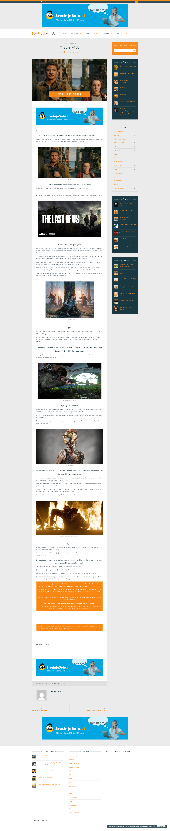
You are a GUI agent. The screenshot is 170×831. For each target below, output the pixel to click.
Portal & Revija (119, 33)
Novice (116, 158)
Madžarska (123, 94)
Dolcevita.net (56, 692)
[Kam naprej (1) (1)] (85, 26)
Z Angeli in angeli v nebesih (128, 225)
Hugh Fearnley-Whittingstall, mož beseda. (50, 770)
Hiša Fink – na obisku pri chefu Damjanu (127, 287)
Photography (117, 165)
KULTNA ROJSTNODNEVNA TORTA (127, 294)
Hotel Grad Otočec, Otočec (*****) (48, 777)
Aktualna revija (118, 131)
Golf (115, 146)
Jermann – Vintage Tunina (127, 232)
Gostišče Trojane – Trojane (127, 239)
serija (58, 683)
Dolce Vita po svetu (119, 139)
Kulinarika (75, 33)
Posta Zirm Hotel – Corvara (127, 210)
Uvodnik (116, 184)
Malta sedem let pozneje (127, 73)
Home (64, 43)
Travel (115, 177)
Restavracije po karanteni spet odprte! (49, 784)
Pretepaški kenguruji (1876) (128, 279)
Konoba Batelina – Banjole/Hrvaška (125, 81)
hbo (55, 683)
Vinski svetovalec (119, 188)
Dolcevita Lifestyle (119, 143)
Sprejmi (161, 826)
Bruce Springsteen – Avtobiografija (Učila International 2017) (51, 764)
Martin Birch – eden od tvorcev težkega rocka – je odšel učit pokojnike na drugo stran (127, 112)
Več (154, 826)
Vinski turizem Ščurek (44, 756)
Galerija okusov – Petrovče (127, 102)
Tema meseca (90, 33)
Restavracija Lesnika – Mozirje (42, 710)
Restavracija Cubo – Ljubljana (97, 710)
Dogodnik (105, 33)
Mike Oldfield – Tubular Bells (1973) (126, 308)
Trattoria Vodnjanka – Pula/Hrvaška (126, 218)
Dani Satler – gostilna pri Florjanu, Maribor (127, 247)
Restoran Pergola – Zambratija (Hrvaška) (127, 265)
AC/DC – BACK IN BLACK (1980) (127, 204)
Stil (63, 33)
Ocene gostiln (118, 162)
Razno (49, 683)
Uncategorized (118, 180)
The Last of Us (63, 683)
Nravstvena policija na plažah (126, 273)
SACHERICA (123, 87)
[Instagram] (45, 1)
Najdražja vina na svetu (127, 300)
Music (115, 154)
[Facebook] (41, 1)
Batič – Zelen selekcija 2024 (128, 66)
